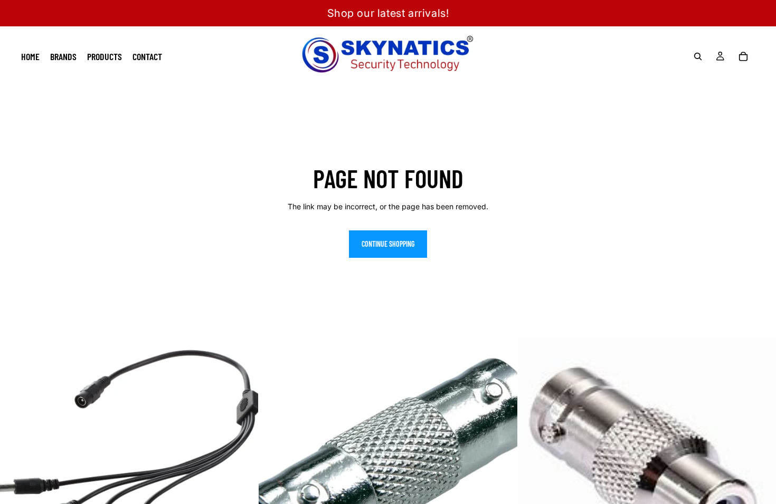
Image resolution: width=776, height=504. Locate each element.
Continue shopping (388, 243)
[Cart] (743, 56)
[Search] (697, 56)
